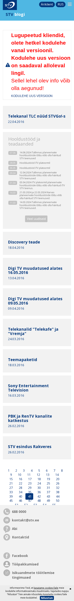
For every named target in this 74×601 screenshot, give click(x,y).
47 (29, 501)
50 (57, 501)
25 (48, 483)
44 (57, 496)
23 (29, 483)
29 (29, 488)
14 (56, 475)
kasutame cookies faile (46, 587)
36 (39, 492)
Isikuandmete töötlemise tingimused (33, 575)
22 (20, 483)
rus (61, 4)
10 (19, 475)
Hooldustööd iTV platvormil (35, 162)
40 (20, 496)
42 (39, 496)
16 (20, 479)
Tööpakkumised (25, 564)
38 (57, 492)
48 (39, 501)
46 (20, 501)
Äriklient (47, 4)
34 (20, 492)
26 (57, 483)
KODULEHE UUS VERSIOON (32, 96)
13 (47, 475)
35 (29, 492)
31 (48, 488)
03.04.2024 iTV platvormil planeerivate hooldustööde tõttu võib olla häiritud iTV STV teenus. (42, 185)
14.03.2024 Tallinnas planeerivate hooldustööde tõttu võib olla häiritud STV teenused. (40, 205)
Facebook (20, 555)
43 (48, 496)
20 (57, 479)
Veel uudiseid (36, 219)
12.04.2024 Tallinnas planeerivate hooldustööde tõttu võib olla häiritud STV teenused (40, 175)
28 (20, 488)
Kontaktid (20, 537)
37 (48, 492)
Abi (14, 528)
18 (39, 479)
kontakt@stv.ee (25, 520)
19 (48, 479)
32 (57, 488)
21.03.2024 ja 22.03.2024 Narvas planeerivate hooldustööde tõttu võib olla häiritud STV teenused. (41, 195)
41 (29, 496)
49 (48, 501)
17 (29, 479)
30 (39, 488)
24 (39, 483)
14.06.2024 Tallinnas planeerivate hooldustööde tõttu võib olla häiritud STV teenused (40, 155)
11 (28, 475)
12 (38, 475)
